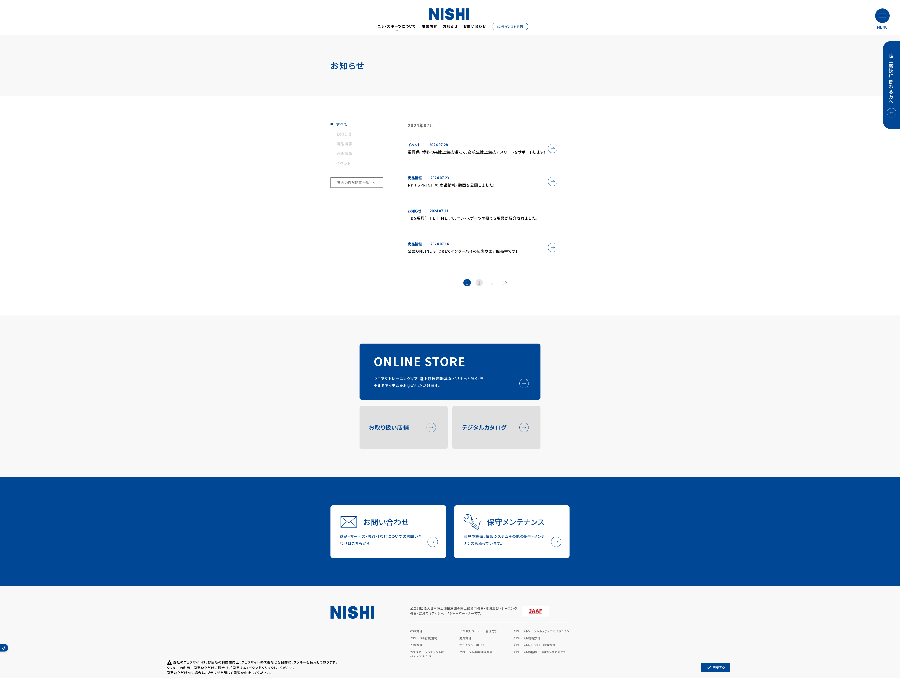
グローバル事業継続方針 (476, 652)
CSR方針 (416, 631)
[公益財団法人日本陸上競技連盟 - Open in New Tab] (535, 610)
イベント (343, 163)
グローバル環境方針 (526, 638)
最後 (506, 283)
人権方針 (416, 645)
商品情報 (344, 143)
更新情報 (344, 153)
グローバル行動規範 (424, 638)
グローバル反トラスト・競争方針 (534, 645)
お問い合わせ (474, 26)
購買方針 (465, 638)
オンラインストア (507, 26)
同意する (715, 667)
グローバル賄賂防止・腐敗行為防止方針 (540, 652)
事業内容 (429, 26)
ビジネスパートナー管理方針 (478, 631)
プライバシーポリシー (473, 645)
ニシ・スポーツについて (397, 26)
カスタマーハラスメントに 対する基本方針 (427, 654)
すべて (342, 124)
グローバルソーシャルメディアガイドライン (541, 631)
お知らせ (450, 26)
